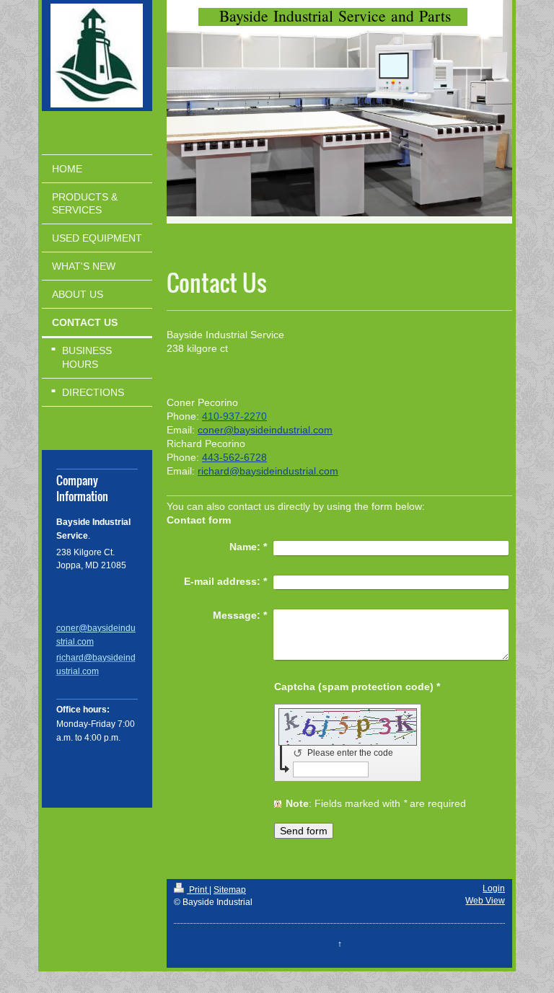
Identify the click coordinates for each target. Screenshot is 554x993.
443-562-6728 (234, 457)
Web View (485, 901)
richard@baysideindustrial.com (268, 471)
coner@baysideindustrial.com (265, 430)
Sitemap (230, 890)
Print (198, 890)
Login (494, 888)
